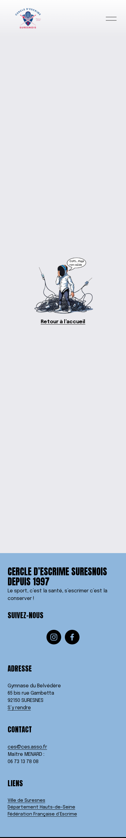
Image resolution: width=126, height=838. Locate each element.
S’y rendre (19, 707)
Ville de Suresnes (26, 800)
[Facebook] (72, 637)
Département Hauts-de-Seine (41, 807)
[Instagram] (53, 637)
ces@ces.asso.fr (27, 747)
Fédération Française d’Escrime (42, 814)
